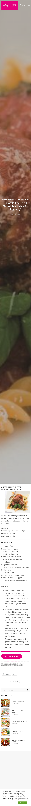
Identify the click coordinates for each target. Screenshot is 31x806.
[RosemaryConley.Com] (9, 5)
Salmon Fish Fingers (17, 731)
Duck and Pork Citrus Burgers (20, 721)
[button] (11, 656)
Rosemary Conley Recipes (15, 199)
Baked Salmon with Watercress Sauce (20, 711)
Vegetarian (26, 199)
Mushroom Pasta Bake (18, 701)
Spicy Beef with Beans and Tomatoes (19, 741)
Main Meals (4, 199)
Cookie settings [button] (10, 802)
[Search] (27, 690)
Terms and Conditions (13, 662)
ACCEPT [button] (22, 802)
